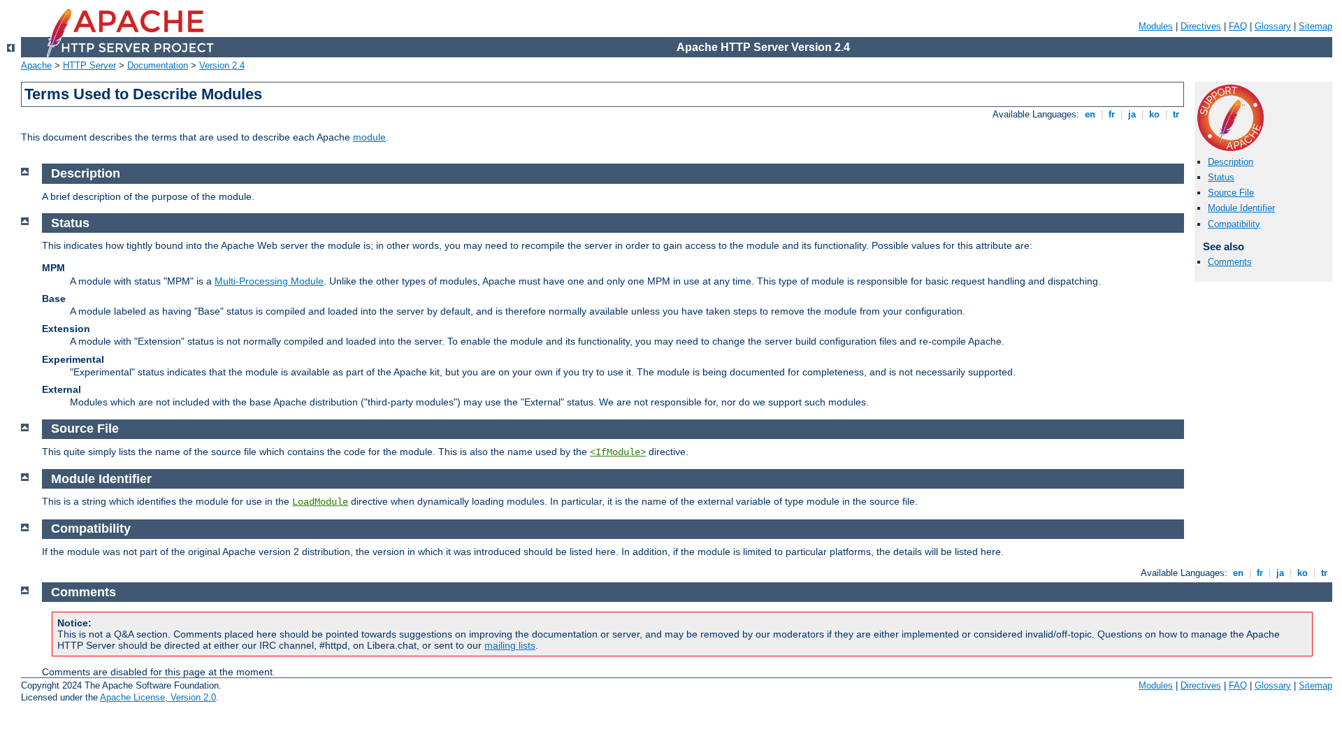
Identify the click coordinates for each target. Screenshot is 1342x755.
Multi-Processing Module (269, 281)
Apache (36, 65)
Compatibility (1234, 224)
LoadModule (320, 502)
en (1090, 114)
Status (1221, 177)
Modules (1156, 26)
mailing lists (509, 645)
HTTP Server (89, 65)
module (369, 137)
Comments (1230, 262)
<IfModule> (618, 452)
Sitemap (1315, 26)
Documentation (157, 65)
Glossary (1273, 26)
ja (1132, 114)
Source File (1231, 192)
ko (1154, 114)
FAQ (1238, 26)
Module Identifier (1241, 208)
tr (1176, 114)
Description (1230, 162)
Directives (1201, 26)
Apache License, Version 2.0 (158, 697)
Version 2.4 (222, 65)
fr (1112, 114)
